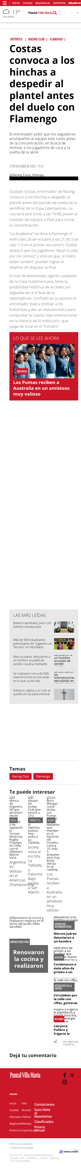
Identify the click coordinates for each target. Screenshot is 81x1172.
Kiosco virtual (39, 1128)
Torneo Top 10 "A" (38, 820)
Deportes (59, 3)
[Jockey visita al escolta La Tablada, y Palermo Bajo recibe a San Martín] (34, 842)
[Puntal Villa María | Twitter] (71, 13)
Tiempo (26, 1123)
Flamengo (43, 776)
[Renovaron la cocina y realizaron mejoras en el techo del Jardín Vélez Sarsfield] (28, 930)
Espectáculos (30, 1130)
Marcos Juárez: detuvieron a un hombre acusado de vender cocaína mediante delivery (31, 662)
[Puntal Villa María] (25, 1078)
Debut (13, 820)
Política (26, 1117)
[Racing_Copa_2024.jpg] (43, 177)
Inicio (16, 3)
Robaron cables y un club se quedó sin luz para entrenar (32, 692)
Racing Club (20, 776)
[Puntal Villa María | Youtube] (77, 13)
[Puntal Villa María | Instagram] (64, 1082)
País (24, 1103)
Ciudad (27, 3)
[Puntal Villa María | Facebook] (64, 1075)
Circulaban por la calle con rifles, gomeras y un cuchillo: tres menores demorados (65, 1004)
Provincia (15, 1130)
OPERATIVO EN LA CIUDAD (63, 987)
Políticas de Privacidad (22, 1147)
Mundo (26, 1110)
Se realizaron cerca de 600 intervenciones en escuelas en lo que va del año (31, 677)
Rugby (51, 820)
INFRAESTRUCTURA (19, 942)
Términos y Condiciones (21, 1143)
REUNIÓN (59, 1019)
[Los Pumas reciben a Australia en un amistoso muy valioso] (53, 869)
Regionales (42, 3)
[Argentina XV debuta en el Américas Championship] (15, 857)
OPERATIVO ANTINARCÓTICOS (63, 925)
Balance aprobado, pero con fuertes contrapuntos (32, 625)
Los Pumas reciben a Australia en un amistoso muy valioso (41, 388)
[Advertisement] (44, 530)
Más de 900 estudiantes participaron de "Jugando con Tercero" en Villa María (32, 643)
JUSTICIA (59, 957)
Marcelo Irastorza (70, 1043)
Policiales (15, 1117)
